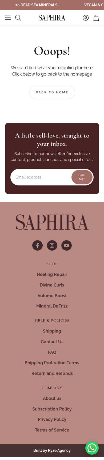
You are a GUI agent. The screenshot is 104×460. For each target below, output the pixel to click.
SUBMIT (82, 177)
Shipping (52, 331)
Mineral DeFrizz (52, 306)
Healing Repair (52, 274)
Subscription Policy (52, 409)
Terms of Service (52, 430)
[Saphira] (52, 222)
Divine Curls (52, 285)
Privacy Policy (52, 419)
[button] (7, 17)
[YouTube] (66, 245)
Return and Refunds (52, 373)
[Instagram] (52, 245)
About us (52, 398)
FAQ (52, 352)
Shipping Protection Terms (52, 362)
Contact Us (52, 341)
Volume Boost (52, 295)
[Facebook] (37, 245)
